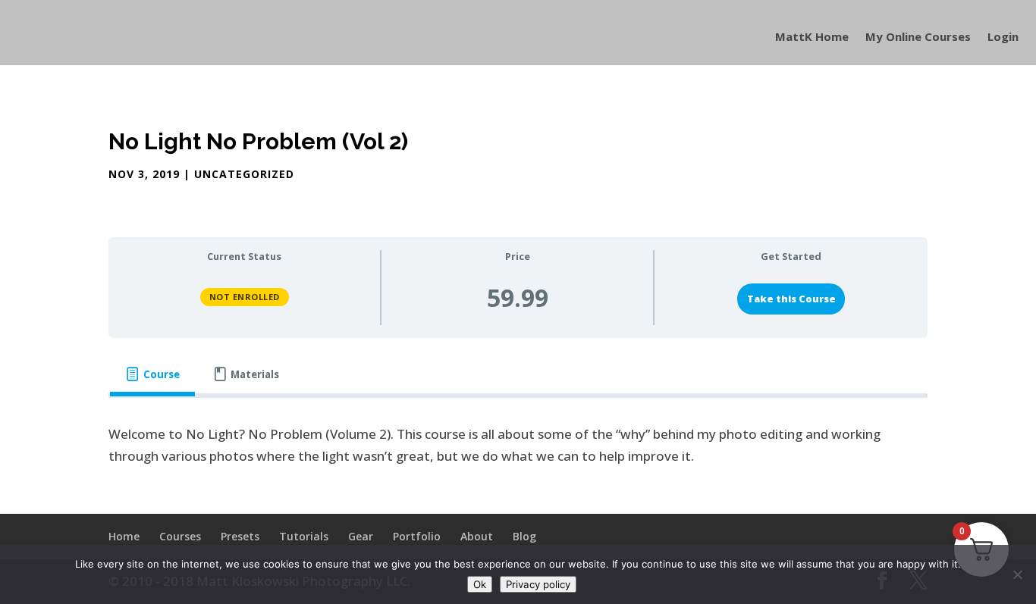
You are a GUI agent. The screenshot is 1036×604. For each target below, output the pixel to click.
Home (124, 536)
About (476, 536)
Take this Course (791, 298)
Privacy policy (538, 584)
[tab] (152, 375)
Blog (524, 536)
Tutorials (303, 536)
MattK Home (812, 37)
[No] (1017, 574)
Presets (240, 536)
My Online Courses (918, 37)
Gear (360, 536)
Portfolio (417, 536)
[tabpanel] (518, 445)
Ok (479, 584)
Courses (180, 536)
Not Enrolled (244, 296)
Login (1003, 37)
